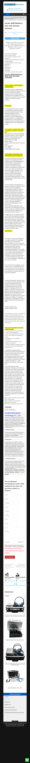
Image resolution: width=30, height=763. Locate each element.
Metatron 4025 (8, 704)
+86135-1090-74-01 (10, 581)
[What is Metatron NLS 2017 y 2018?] (15, 686)
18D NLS (6, 696)
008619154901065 (15, 8)
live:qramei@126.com (22, 585)
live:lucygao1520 (10, 585)
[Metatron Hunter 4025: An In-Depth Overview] (15, 638)
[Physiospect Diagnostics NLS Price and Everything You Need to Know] (15, 662)
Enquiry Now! (15, 38)
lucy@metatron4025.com (15, 10)
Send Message (10, 557)
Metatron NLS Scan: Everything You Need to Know (15, 616)
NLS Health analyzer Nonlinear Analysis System (14, 712)
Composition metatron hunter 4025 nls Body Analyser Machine (20, 565)
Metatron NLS (7, 702)
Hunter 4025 (10, 17)
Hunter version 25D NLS (9, 707)
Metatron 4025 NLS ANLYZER (11, 710)
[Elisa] (7, 576)
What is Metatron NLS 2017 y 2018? (15, 687)
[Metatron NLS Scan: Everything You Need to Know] (15, 614)
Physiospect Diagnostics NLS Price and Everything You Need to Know (15, 664)
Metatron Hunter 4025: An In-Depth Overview (15, 640)
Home (6, 17)
